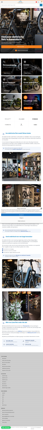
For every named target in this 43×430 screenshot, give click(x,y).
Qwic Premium (4, 385)
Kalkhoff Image (4, 375)
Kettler (3, 395)
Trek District (4, 381)
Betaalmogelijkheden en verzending (8, 416)
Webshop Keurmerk (31, 332)
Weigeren (21, 217)
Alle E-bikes (4, 364)
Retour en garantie (5, 414)
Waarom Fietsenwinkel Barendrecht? (8, 412)
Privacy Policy (4, 422)
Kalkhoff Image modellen (6, 387)
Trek (3, 399)
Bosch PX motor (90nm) (6, 362)
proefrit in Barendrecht (17, 149)
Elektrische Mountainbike (6, 366)
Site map (25, 427)
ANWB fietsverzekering (6, 368)
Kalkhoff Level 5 (4, 377)
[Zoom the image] (8, 119)
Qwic (3, 401)
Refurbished (4, 358)
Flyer (3, 397)
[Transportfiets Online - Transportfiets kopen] (20, 2)
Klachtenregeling (5, 418)
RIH (2, 403)
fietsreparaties (26, 326)
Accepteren (21, 214)
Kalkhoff (3, 393)
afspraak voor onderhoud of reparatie (23, 255)
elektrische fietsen (24, 231)
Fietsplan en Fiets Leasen (6, 370)
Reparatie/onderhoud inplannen (7, 410)
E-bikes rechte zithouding (6, 360)
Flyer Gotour (4, 383)
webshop (20, 331)
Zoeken (41, 5)
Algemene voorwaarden (6, 420)
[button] (41, 208)
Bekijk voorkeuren (21, 220)
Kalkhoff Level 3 (4, 379)
